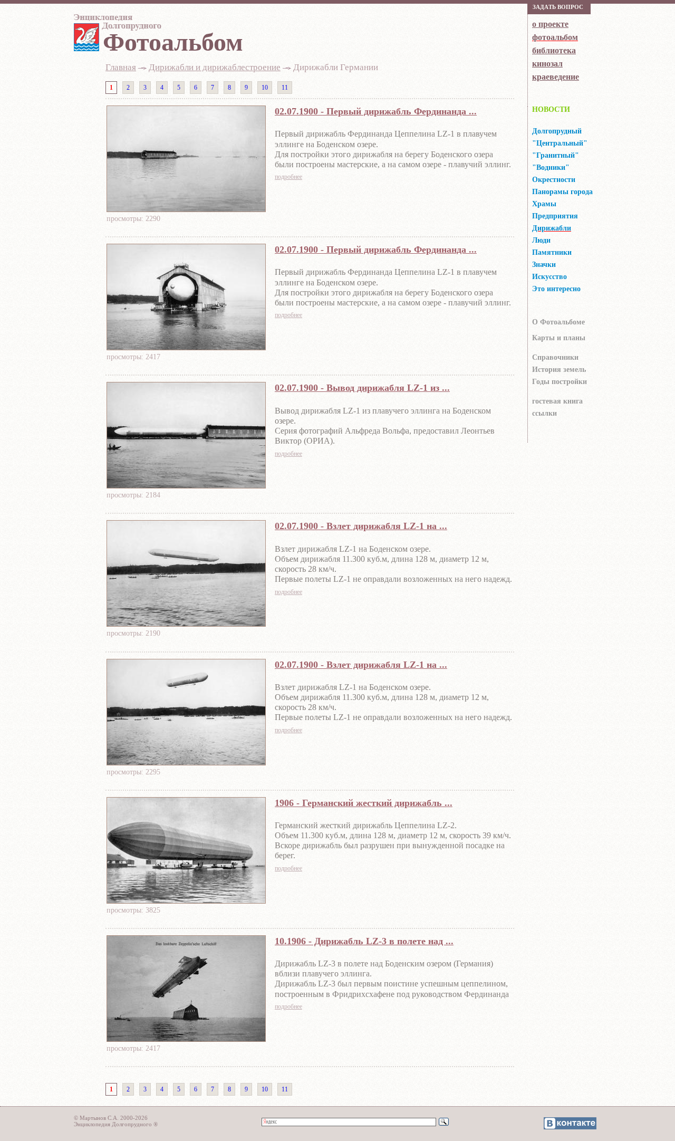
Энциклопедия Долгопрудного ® (116, 1124)
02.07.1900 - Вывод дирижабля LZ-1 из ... (362, 387)
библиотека (554, 50)
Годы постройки (559, 382)
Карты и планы (558, 338)
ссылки (544, 413)
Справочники (555, 357)
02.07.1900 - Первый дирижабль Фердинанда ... (376, 111)
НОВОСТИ (551, 109)
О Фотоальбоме (558, 322)
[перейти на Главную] (116, 24)
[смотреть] (186, 209)
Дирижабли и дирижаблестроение (215, 67)
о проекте (550, 24)
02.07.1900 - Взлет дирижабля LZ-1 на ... (361, 526)
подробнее (288, 176)
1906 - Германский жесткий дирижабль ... (363, 803)
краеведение (555, 76)
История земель (559, 369)
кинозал (547, 63)
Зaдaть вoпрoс (558, 7)
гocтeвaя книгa (557, 401)
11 (285, 87)
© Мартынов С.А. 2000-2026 (111, 1118)
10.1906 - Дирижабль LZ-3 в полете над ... (364, 941)
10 (265, 87)
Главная (120, 67)
